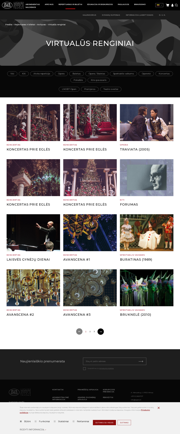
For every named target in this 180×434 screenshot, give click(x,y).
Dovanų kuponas (111, 15)
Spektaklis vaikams (123, 73)
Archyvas (41, 24)
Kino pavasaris (98, 80)
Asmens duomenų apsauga (87, 398)
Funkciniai (44, 421)
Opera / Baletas (97, 73)
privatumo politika (106, 368)
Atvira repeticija (41, 73)
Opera (61, 73)
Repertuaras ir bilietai (24, 24)
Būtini (27, 421)
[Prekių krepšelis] (167, 5)
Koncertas (164, 73)
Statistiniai (63, 421)
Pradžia (8, 24)
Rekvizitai (108, 397)
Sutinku (124, 423)
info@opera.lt (136, 400)
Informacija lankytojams (139, 15)
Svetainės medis (16, 402)
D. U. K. (162, 15)
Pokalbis (78, 80)
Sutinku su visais (104, 423)
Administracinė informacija (60, 398)
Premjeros (89, 89)
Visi (12, 73)
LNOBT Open (69, 89)
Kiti (24, 73)
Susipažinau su (101, 368)
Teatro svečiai (110, 89)
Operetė (146, 73)
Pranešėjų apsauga (88, 390)
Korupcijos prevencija (109, 391)
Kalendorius (89, 15)
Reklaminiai (83, 421)
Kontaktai (58, 390)
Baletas (76, 73)
